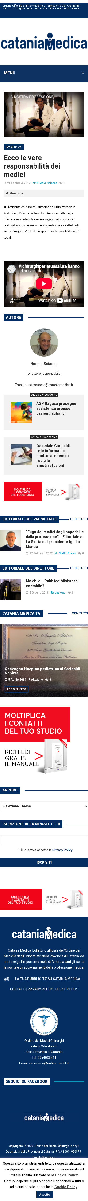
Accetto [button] (44, 1194)
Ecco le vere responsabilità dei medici (32, 166)
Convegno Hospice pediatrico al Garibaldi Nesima (42, 671)
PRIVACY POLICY (40, 989)
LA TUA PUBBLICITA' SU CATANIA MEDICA (47, 979)
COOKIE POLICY (66, 989)
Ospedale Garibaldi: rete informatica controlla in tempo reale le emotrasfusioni (53, 456)
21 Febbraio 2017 (18, 183)
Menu (9, 73)
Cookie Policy (66, 1175)
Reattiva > (49, 1157)
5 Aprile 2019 (17, 679)
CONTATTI (18, 989)
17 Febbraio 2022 (41, 553)
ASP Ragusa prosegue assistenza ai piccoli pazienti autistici (56, 408)
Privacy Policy (62, 850)
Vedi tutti (80, 613)
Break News (13, 147)
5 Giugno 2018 (39, 592)
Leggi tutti (79, 519)
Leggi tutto (16, 689)
